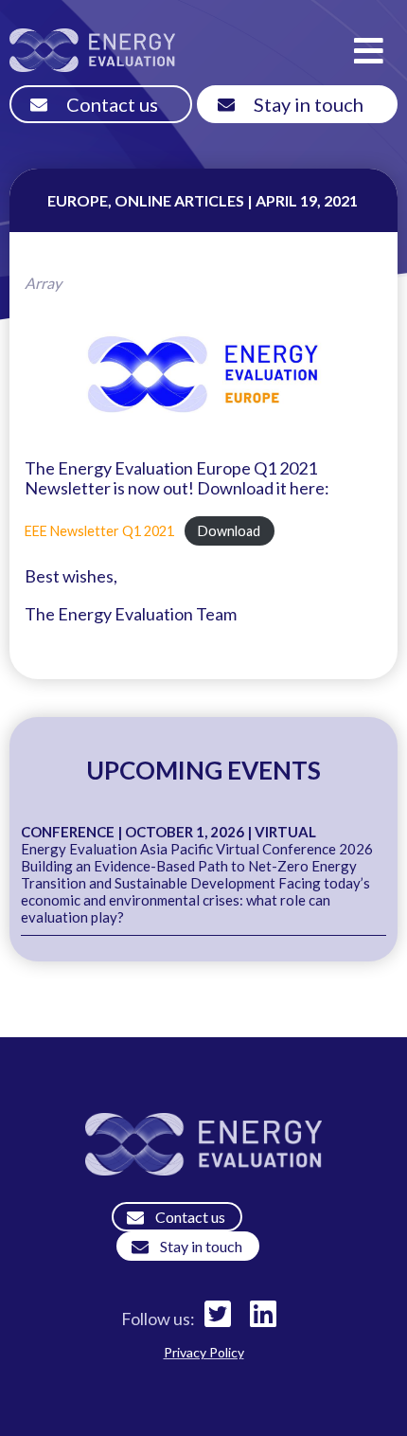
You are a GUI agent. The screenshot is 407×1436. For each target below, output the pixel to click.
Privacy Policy (204, 1352)
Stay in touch (308, 104)
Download (229, 531)
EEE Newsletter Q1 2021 (99, 531)
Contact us (112, 104)
